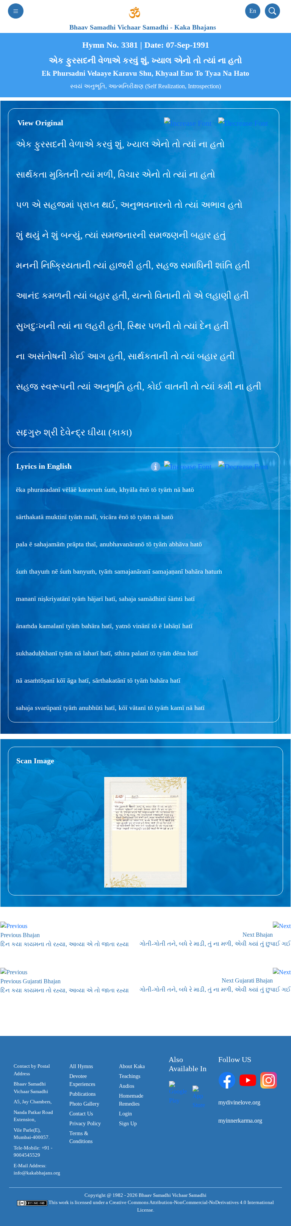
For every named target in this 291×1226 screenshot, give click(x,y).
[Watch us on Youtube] (247, 1079)
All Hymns (81, 1066)
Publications (82, 1094)
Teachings (129, 1076)
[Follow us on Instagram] (268, 1079)
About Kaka (132, 1066)
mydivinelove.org (239, 1102)
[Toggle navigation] (15, 11)
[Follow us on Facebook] (227, 1079)
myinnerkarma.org (240, 1120)
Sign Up (128, 1123)
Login (125, 1114)
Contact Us (81, 1114)
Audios (126, 1086)
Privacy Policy (85, 1123)
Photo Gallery (84, 1104)
